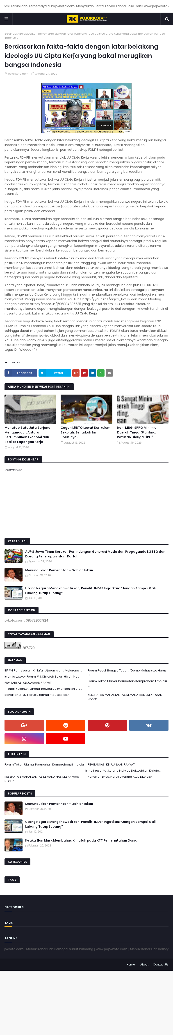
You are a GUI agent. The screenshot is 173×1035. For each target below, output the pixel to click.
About (144, 964)
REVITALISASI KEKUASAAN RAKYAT (28, 682)
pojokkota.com (18, 74)
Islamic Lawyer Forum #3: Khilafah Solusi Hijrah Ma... (42, 676)
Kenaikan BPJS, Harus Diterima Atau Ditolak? (37, 695)
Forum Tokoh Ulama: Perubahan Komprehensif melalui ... (128, 683)
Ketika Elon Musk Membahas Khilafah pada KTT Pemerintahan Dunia (81, 840)
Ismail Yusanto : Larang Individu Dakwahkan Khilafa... (44, 689)
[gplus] (24, 725)
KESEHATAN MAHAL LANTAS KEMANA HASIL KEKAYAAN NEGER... (125, 697)
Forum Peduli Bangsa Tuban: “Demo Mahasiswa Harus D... (127, 672)
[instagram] (24, 738)
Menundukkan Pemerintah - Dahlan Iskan (59, 570)
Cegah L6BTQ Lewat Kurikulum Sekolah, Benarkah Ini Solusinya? (85, 432)
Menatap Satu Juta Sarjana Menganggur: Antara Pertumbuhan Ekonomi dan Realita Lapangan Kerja (27, 434)
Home (131, 964)
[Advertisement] (86, 1002)
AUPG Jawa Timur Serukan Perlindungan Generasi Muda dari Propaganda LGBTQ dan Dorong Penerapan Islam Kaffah (95, 554)
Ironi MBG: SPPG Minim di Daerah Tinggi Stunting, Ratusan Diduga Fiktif (137, 432)
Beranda (11, 34)
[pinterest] (107, 725)
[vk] (149, 725)
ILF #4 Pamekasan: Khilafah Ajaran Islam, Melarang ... (43, 670)
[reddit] (66, 725)
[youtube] (66, 738)
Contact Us (160, 964)
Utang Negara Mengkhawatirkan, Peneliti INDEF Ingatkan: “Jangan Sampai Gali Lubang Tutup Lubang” (90, 590)
